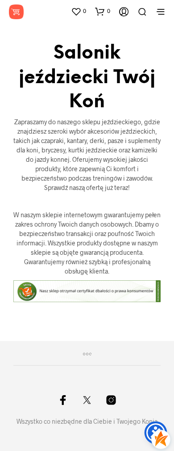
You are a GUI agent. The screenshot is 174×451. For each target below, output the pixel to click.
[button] (78, 11)
